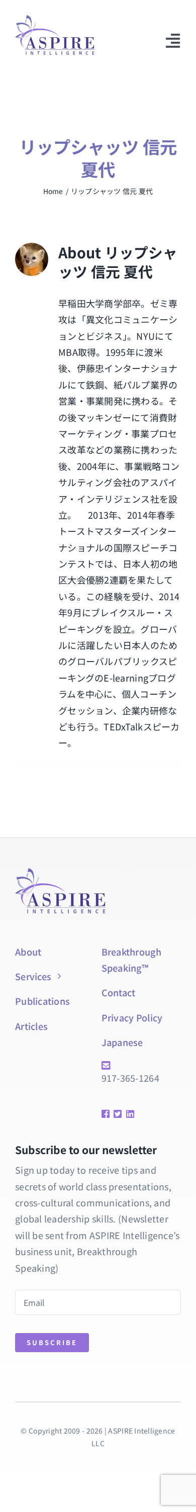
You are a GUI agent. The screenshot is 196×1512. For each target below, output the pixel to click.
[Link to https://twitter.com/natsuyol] (116, 1114)
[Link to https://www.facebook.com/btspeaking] (104, 1114)
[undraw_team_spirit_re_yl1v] (54, 19)
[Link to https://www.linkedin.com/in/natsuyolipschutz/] (127, 1114)
